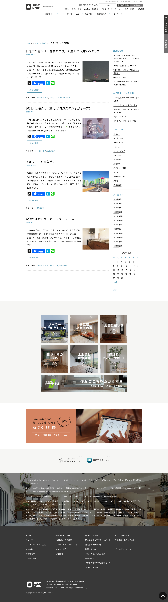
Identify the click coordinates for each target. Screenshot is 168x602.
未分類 (115, 181)
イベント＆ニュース (63, 535)
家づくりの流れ (91, 535)
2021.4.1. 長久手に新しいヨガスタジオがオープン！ (60, 108)
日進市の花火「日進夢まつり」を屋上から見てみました (63, 51)
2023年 (116, 212)
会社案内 (141, 9)
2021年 (116, 220)
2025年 (116, 203)
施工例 (115, 172)
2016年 (116, 242)
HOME (66, 9)
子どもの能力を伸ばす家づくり (98, 563)
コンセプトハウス (92, 567)
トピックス (41, 151)
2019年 (116, 229)
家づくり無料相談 (122, 535)
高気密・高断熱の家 (93, 544)
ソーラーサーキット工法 (69, 13)
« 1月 (115, 281)
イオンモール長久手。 (40, 162)
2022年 (116, 216)
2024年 (116, 208)
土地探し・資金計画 (91, 9)
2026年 (116, 199)
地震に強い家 (90, 549)
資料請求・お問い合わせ (125, 540)
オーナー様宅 (118, 138)
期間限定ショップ (119, 176)
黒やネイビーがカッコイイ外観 (124, 121)
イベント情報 (76, 9)
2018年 (116, 233)
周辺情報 (66, 97)
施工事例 (88, 13)
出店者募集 (117, 159)
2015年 (116, 246)
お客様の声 (101, 13)
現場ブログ (117, 185)
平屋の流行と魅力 (119, 77)
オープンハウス (119, 142)
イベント (116, 134)
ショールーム (116, 13)
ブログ (117, 544)
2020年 (116, 225)
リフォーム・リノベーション (111, 9)
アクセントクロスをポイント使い (125, 105)
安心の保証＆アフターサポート (98, 540)
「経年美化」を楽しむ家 (95, 553)
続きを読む (34, 89)
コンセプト (49, 13)
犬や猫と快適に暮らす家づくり (124, 66)
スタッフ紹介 (130, 9)
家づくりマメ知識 (119, 168)
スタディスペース (119, 117)
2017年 (116, 237)
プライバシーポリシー (124, 549)
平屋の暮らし (90, 558)
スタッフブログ (41, 43)
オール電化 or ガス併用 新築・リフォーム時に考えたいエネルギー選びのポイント (126, 58)
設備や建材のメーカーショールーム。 (51, 219)
